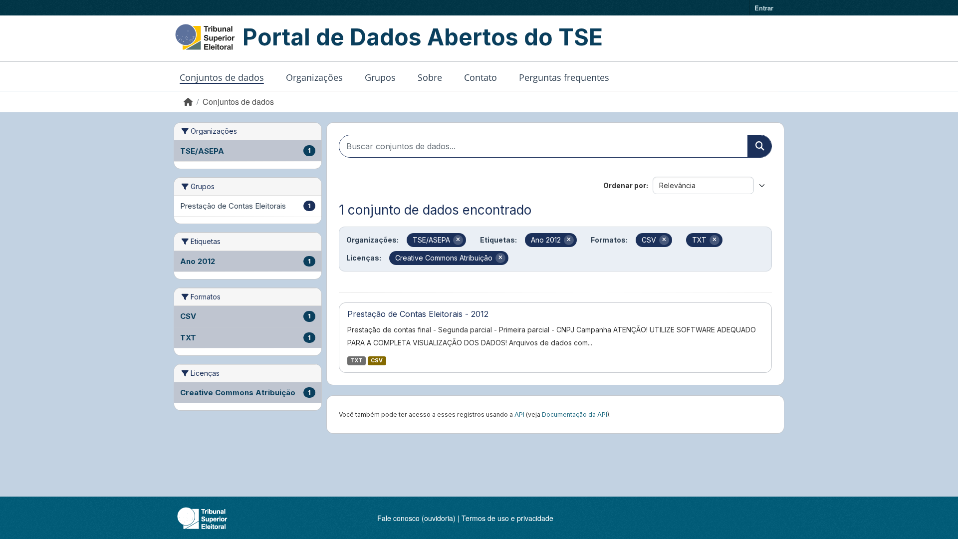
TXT (356, 360)
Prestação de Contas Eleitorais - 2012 (417, 314)
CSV (377, 360)
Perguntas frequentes (564, 77)
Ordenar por (624, 185)
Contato (480, 77)
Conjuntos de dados (222, 77)
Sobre (430, 77)
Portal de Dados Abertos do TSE (422, 37)
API (519, 414)
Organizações (314, 77)
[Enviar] (759, 146)
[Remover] (458, 240)
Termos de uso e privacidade (507, 518)
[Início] (188, 101)
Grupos (380, 77)
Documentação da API (574, 414)
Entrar (763, 7)
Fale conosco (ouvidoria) (416, 518)
